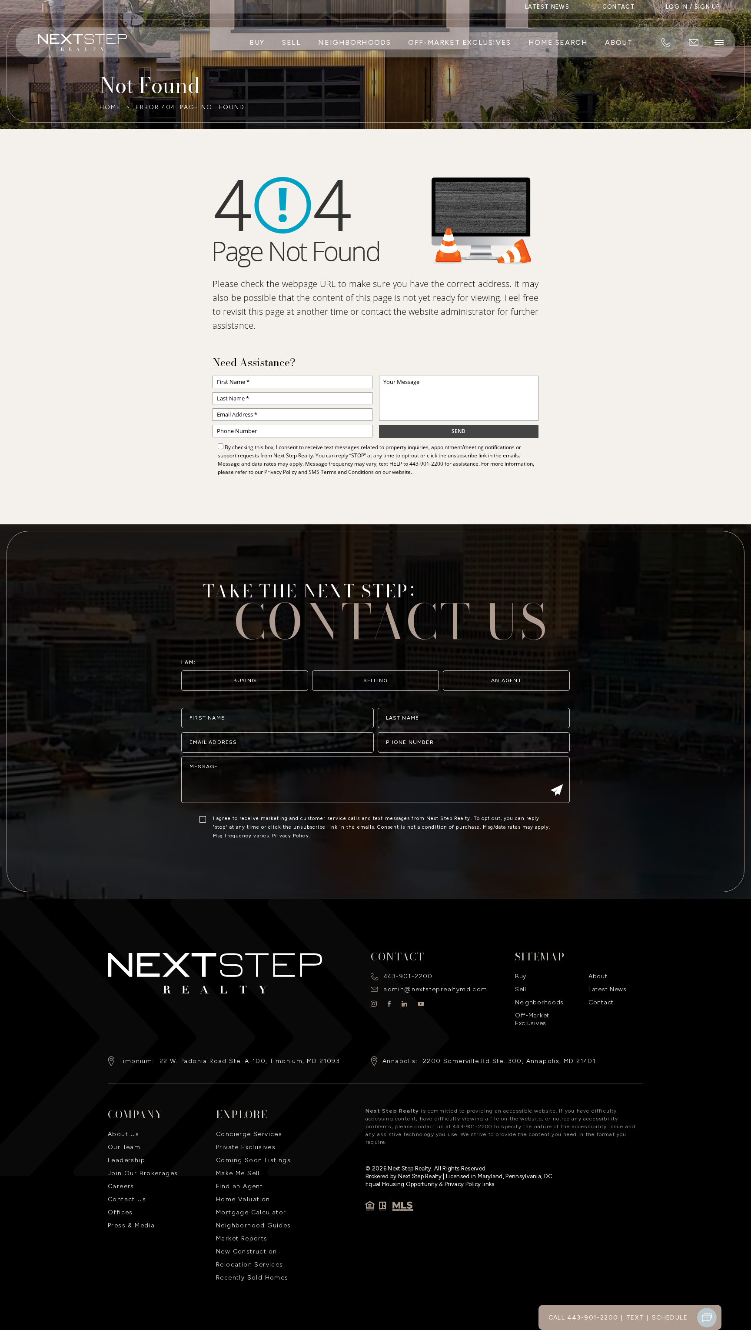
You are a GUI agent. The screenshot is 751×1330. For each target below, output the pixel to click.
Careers (121, 1186)
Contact (601, 1002)
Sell (291, 42)
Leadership (126, 1160)
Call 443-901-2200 (583, 1317)
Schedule (670, 1317)
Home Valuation (243, 1199)
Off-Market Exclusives (459, 42)
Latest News (607, 989)
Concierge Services (249, 1134)
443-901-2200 (426, 463)
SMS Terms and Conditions (341, 472)
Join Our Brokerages (143, 1173)
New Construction (246, 1251)
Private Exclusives (246, 1147)
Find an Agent (239, 1186)
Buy (257, 42)
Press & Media (131, 1225)
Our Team (124, 1147)
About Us (123, 1134)
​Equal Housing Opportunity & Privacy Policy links (430, 1184)
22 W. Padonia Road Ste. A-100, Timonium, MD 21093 (250, 1061)
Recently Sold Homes (252, 1277)
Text (635, 1317)
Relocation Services (249, 1264)
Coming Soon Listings (253, 1160)
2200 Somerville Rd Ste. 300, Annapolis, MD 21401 (509, 1061)
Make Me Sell (238, 1173)
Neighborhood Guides (253, 1225)
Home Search (558, 42)
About (618, 42)
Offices (120, 1212)
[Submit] (557, 790)
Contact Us (127, 1199)
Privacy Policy (280, 472)
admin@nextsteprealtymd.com (435, 989)
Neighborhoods (354, 42)
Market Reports (242, 1238)
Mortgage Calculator (251, 1212)
